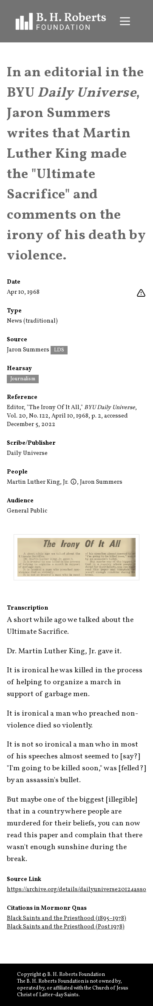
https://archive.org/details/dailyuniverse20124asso (76, 890)
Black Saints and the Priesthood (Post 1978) (66, 927)
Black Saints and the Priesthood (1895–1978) (66, 918)
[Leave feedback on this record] (141, 293)
